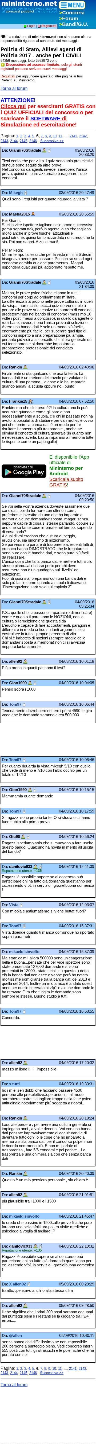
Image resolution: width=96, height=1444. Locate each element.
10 (55, 136)
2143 (4, 141)
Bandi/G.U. (73, 24)
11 (60, 136)
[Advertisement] (43, 739)
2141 (73, 136)
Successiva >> (52, 141)
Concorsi (72, 12)
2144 (14, 141)
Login (30, 26)
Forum (68, 18)
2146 (33, 141)
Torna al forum (14, 88)
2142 (83, 136)
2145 (23, 141)
